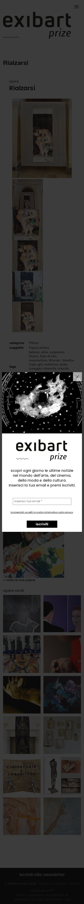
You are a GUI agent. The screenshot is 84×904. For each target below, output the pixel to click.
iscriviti (42, 524)
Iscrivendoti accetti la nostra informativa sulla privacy (42, 512)
